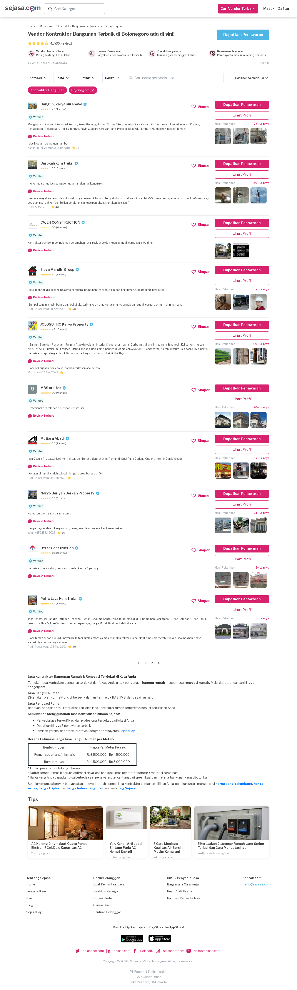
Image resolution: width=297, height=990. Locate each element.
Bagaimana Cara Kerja (183, 884)
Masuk (268, 9)
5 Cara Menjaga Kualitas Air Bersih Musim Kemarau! (168, 847)
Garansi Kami (102, 905)
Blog (29, 905)
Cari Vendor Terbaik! (237, 9)
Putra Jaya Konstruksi (58, 599)
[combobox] (79, 9)
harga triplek (49, 788)
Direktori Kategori (106, 891)
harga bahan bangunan (85, 788)
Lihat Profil (242, 115)
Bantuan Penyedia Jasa (183, 898)
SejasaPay (127, 731)
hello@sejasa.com (257, 884)
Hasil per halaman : (247, 78)
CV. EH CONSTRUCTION (60, 222)
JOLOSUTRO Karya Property (64, 324)
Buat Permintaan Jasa (109, 884)
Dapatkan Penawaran (243, 34)
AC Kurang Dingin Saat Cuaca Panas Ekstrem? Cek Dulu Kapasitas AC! (59, 845)
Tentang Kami (36, 891)
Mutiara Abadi (52, 438)
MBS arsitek (50, 388)
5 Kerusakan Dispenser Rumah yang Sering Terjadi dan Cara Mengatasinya (231, 845)
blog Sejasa (126, 788)
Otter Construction (57, 548)
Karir (29, 898)
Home (30, 884)
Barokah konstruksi (56, 163)
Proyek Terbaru (104, 898)
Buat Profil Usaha (179, 891)
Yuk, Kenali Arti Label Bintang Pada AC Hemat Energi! (126, 847)
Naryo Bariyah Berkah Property (67, 493)
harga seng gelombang (233, 783)
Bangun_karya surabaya (61, 104)
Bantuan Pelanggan (107, 912)
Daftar (284, 9)
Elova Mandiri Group (57, 270)
